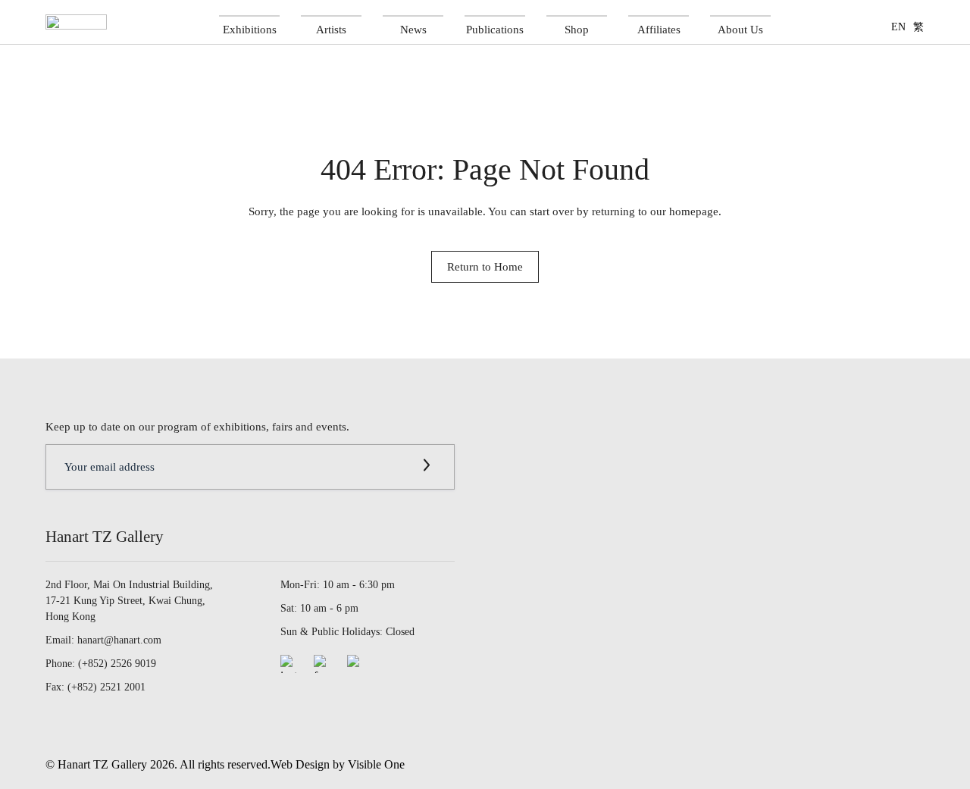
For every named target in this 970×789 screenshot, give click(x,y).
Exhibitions (250, 29)
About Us (740, 29)
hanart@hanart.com (119, 640)
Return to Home (485, 267)
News (413, 29)
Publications (495, 29)
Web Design (300, 764)
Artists (331, 29)
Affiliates (659, 29)
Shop (577, 29)
